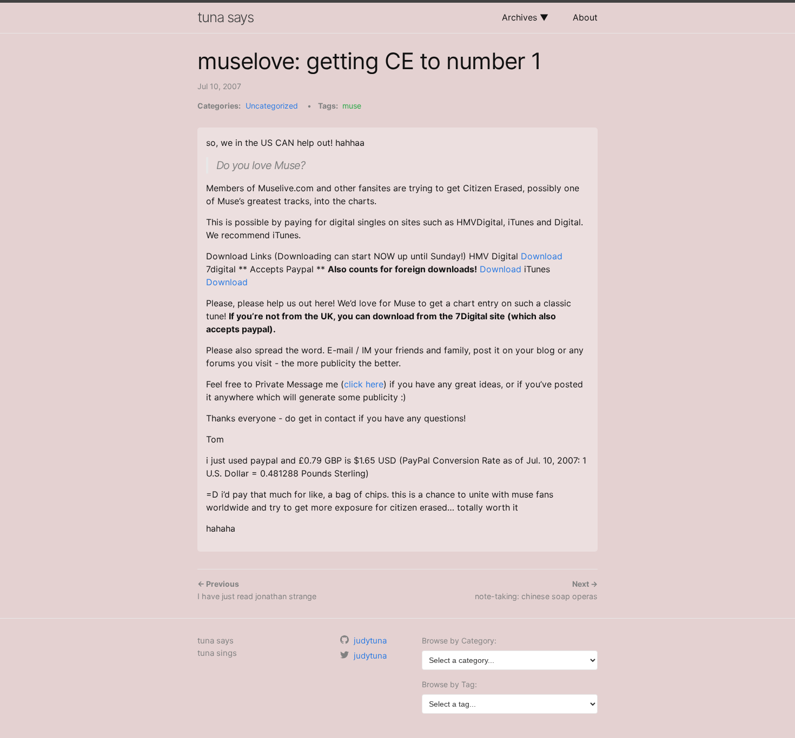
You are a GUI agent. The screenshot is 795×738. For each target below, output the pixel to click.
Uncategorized (272, 105)
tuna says (225, 17)
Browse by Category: (459, 640)
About (585, 17)
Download (541, 256)
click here (363, 384)
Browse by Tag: (449, 684)
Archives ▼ (525, 17)
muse (351, 105)
